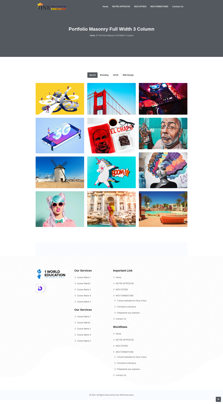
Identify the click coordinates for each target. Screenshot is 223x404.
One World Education (125, 395)
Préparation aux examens (128, 313)
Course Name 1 (84, 277)
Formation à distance (126, 307)
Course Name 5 (84, 301)
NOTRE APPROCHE (121, 6)
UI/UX (115, 75)
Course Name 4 (84, 295)
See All (92, 75)
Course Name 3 (84, 289)
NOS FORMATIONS (159, 6)
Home (105, 6)
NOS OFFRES (140, 6)
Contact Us (177, 6)
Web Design (128, 75)
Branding (104, 75)
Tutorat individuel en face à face (131, 300)
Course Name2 (83, 283)
